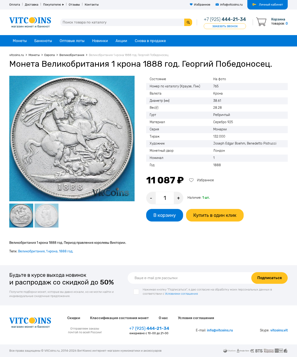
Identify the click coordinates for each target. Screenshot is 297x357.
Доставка (31, 4)
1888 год (65, 251)
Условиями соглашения (181, 293)
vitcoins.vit (279, 330)
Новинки (100, 41)
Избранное (202, 4)
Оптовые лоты (72, 41)
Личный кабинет (271, 4)
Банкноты (43, 41)
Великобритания (31, 251)
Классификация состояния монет (119, 318)
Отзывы (74, 4)
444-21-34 (225, 19)
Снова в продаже (150, 41)
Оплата (14, 4)
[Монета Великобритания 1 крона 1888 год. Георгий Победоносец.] (72, 138)
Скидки (73, 318)
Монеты (20, 41)
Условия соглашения (196, 318)
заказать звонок (225, 26)
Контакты (92, 4)
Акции (121, 41)
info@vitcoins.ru (231, 4)
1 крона (52, 251)
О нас (163, 318)
